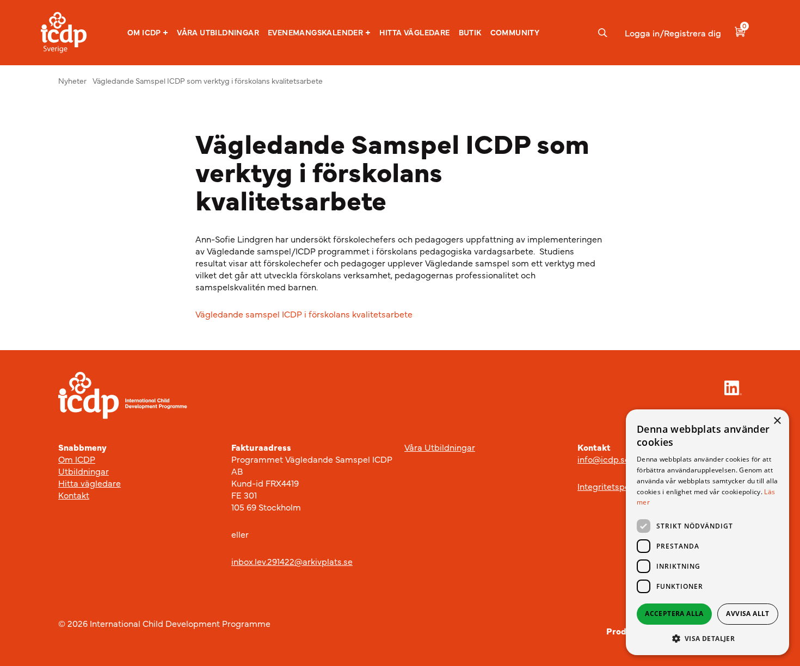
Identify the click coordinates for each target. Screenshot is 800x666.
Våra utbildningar (218, 32)
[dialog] (707, 532)
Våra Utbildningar (439, 447)
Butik (470, 32)
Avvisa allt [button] (747, 613)
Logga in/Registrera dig (673, 33)
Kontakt (73, 495)
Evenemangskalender (315, 33)
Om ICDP (144, 33)
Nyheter (72, 80)
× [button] (777, 421)
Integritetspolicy (610, 486)
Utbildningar (83, 471)
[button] (147, 33)
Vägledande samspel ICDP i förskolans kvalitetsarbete (305, 314)
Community (515, 32)
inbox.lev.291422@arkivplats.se (292, 561)
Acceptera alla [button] (674, 613)
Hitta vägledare (414, 32)
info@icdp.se (603, 459)
